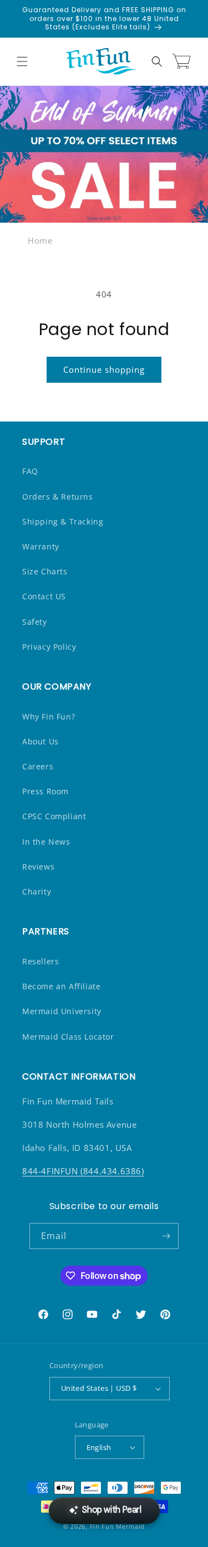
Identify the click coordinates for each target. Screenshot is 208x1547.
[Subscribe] (166, 1236)
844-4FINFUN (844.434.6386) (83, 1170)
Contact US (44, 596)
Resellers (40, 961)
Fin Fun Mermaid (117, 1526)
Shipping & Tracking (62, 521)
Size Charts (45, 571)
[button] (22, 61)
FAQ (30, 471)
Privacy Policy (49, 646)
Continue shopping (104, 369)
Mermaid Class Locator (68, 1036)
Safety (34, 621)
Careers (37, 766)
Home (40, 240)
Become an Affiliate (61, 986)
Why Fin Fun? (48, 716)
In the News (46, 841)
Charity (36, 891)
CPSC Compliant (54, 816)
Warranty (40, 546)
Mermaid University (62, 1011)
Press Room (45, 791)
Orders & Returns (57, 496)
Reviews (38, 866)
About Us (40, 741)
